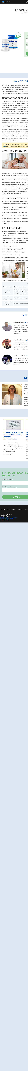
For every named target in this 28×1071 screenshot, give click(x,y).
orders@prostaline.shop (5, 516)
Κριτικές (20, 509)
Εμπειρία (2, 509)
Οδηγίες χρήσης (11, 509)
